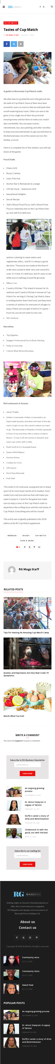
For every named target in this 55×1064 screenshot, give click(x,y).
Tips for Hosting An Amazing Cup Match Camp (26, 632)
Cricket (26, 535)
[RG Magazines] (15, 7)
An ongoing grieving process (35, 1011)
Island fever (27, 985)
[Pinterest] (34, 547)
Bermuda (12, 535)
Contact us (27, 927)
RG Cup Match (11, 23)
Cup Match (40, 535)
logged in (19, 740)
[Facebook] (7, 44)
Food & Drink (27, 541)
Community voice (30, 957)
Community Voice (30, 971)
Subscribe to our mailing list (27, 851)
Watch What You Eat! (14, 716)
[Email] (39, 547)
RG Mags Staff (12, 35)
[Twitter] (14, 44)
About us (27, 921)
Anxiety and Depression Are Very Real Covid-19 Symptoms (26, 674)
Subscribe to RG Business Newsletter (27, 760)
